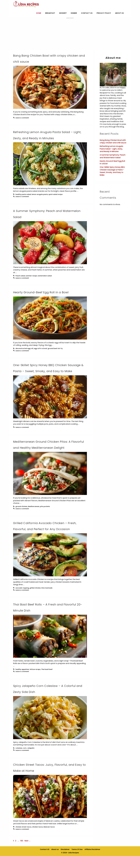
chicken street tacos (23, 827)
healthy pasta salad (23, 194)
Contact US (87, 13)
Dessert (63, 13)
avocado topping (22, 588)
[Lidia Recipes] (26, 4)
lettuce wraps (35, 669)
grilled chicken (35, 588)
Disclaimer (65, 849)
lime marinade (46, 588)
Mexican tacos (49, 827)
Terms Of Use (77, 849)
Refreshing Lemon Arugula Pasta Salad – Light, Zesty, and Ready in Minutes (111, 149)
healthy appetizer (22, 669)
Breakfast (50, 13)
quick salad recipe (55, 194)
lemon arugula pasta (40, 194)
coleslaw (18, 748)
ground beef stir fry (55, 348)
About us (119, 13)
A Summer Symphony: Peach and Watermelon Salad (112, 156)
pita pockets (45, 506)
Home (38, 13)
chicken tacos (37, 827)
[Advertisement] (70, 33)
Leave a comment (22, 118)
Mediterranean (33, 506)
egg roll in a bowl (40, 348)
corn (24, 748)
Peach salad (20, 276)
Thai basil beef (46, 669)
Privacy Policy (104, 13)
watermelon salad (45, 276)
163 (22, 840)
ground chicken (21, 506)
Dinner (74, 13)
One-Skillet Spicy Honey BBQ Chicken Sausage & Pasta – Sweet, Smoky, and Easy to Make (112, 171)
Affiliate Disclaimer (92, 849)
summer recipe (31, 276)
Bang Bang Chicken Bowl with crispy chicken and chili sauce (113, 141)
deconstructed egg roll (24, 348)
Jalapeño (30, 748)
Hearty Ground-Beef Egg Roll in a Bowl (41, 292)
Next (27, 840)
